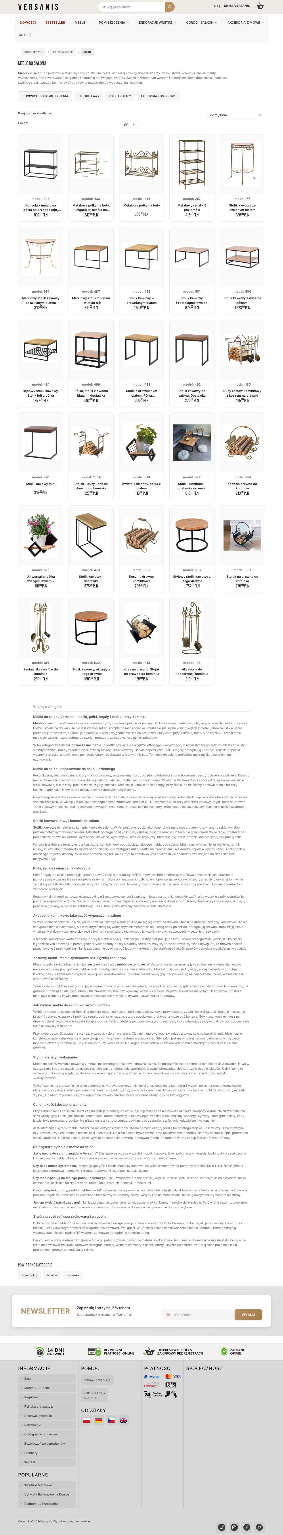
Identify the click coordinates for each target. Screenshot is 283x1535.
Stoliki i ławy (88, 96)
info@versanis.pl (97, 1380)
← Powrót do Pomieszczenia (45, 96)
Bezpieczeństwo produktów (44, 1443)
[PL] (86, 1420)
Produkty (31, 1453)
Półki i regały (120, 96)
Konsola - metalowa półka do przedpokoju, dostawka (40, 209)
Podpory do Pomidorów (41, 1503)
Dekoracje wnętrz (155, 22)
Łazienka (73, 1275)
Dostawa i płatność (38, 1416)
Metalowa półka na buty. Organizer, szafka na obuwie (91, 209)
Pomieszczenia (112, 22)
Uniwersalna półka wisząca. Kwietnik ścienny (41, 581)
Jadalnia (51, 1275)
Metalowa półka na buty (141, 205)
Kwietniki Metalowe (38, 1485)
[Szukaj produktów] (170, 7)
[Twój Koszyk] (259, 5)
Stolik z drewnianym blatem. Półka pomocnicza (141, 395)
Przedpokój (29, 1275)
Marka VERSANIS (237, 6)
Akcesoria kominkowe (158, 96)
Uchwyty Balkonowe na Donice (46, 1494)
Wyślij (248, 1315)
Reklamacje (32, 1425)
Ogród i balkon (200, 22)
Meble (80, 22)
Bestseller (55, 22)
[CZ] (111, 1420)
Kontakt (29, 1462)
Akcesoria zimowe (244, 22)
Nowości (28, 22)
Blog (217, 6)
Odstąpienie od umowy (41, 1434)
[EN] (123, 1420)
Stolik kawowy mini (40, 484)
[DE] (99, 1420)
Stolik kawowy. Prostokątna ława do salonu (192, 302)
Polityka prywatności (39, 1406)
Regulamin (31, 1397)
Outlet (25, 35)
